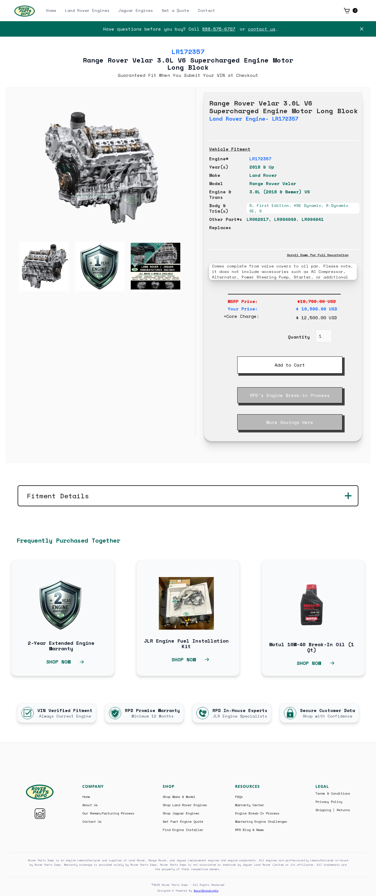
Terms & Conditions (332, 793)
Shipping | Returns (332, 810)
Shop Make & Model (179, 796)
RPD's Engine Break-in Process (290, 395)
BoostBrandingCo (206, 890)
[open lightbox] (34, 266)
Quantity (299, 337)
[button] (350, 10)
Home (51, 10)
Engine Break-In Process (257, 813)
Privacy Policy (328, 801)
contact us (262, 29)
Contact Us (92, 821)
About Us (90, 805)
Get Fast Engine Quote (183, 821)
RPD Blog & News (249, 830)
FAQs (239, 796)
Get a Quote (175, 10)
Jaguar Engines (135, 10)
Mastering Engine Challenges (261, 821)
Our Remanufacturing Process (108, 813)
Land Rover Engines (87, 10)
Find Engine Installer (183, 830)
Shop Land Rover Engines (185, 805)
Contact (206, 10)
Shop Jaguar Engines (181, 813)
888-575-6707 (218, 29)
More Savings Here (289, 422)
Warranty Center (249, 805)
